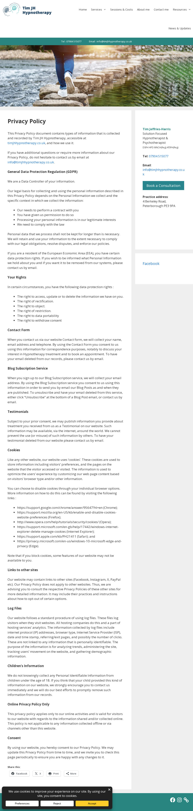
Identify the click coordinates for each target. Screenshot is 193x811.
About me (143, 9)
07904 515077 (158, 156)
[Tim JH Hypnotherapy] (27, 9)
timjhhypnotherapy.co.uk (26, 143)
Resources (180, 9)
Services (96, 9)
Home (83, 9)
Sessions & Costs (121, 9)
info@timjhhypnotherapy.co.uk (31, 162)
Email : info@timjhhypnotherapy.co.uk (110, 41)
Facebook (151, 263)
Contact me (161, 9)
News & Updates (179, 28)
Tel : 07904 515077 (71, 41)
